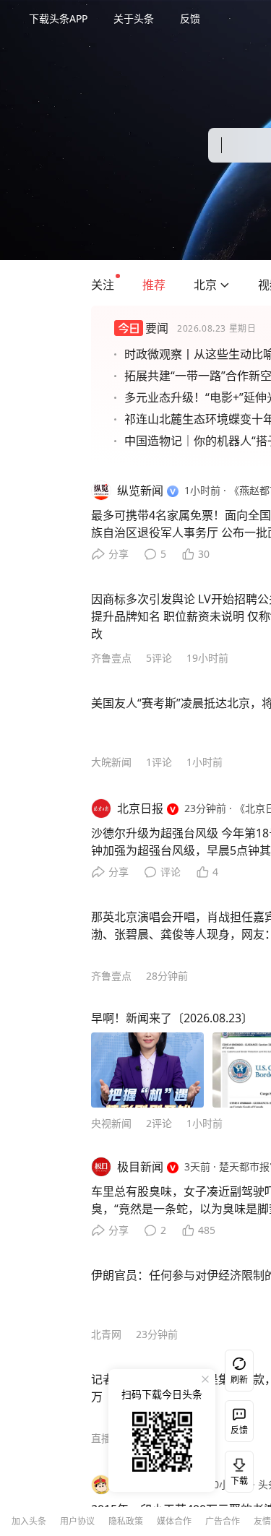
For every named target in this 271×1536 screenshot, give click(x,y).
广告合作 (222, 1521)
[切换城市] (225, 285)
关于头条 (133, 18)
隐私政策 (125, 1521)
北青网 (106, 1334)
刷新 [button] (239, 1379)
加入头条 (29, 1521)
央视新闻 (111, 1123)
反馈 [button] (190, 18)
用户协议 (77, 1521)
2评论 (159, 1123)
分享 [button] (118, 554)
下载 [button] (236, 1469)
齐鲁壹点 (111, 658)
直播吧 (106, 1438)
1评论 (159, 762)
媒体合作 (174, 1521)
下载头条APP (58, 18)
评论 (170, 872)
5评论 (159, 658)
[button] (102, 285)
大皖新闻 (111, 762)
